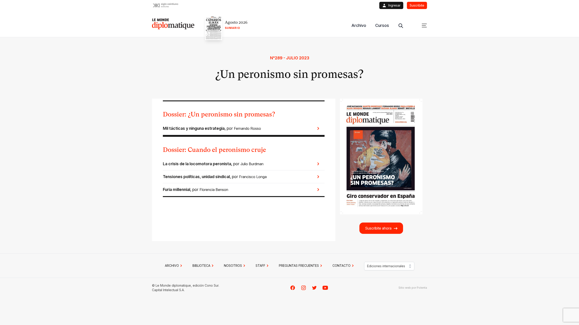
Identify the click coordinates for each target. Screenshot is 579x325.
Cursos (382, 25)
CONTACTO (341, 265)
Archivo (358, 25)
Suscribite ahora (378, 228)
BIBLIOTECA (201, 265)
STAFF (260, 265)
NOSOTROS (233, 265)
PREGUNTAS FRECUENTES (299, 265)
